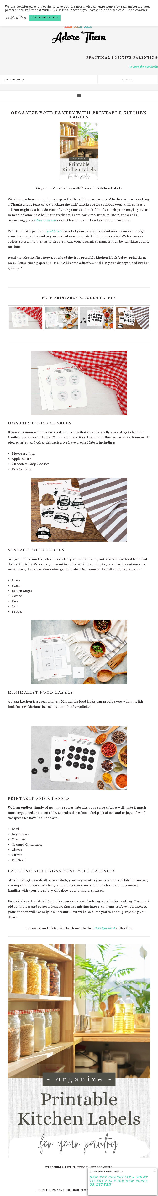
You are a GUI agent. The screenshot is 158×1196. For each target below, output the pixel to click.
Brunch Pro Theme (82, 1190)
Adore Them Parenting (79, 28)
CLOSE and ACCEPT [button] (45, 17)
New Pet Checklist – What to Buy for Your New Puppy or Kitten (119, 1181)
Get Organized (104, 928)
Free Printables (77, 1167)
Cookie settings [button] (16, 17)
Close (155, 1170)
